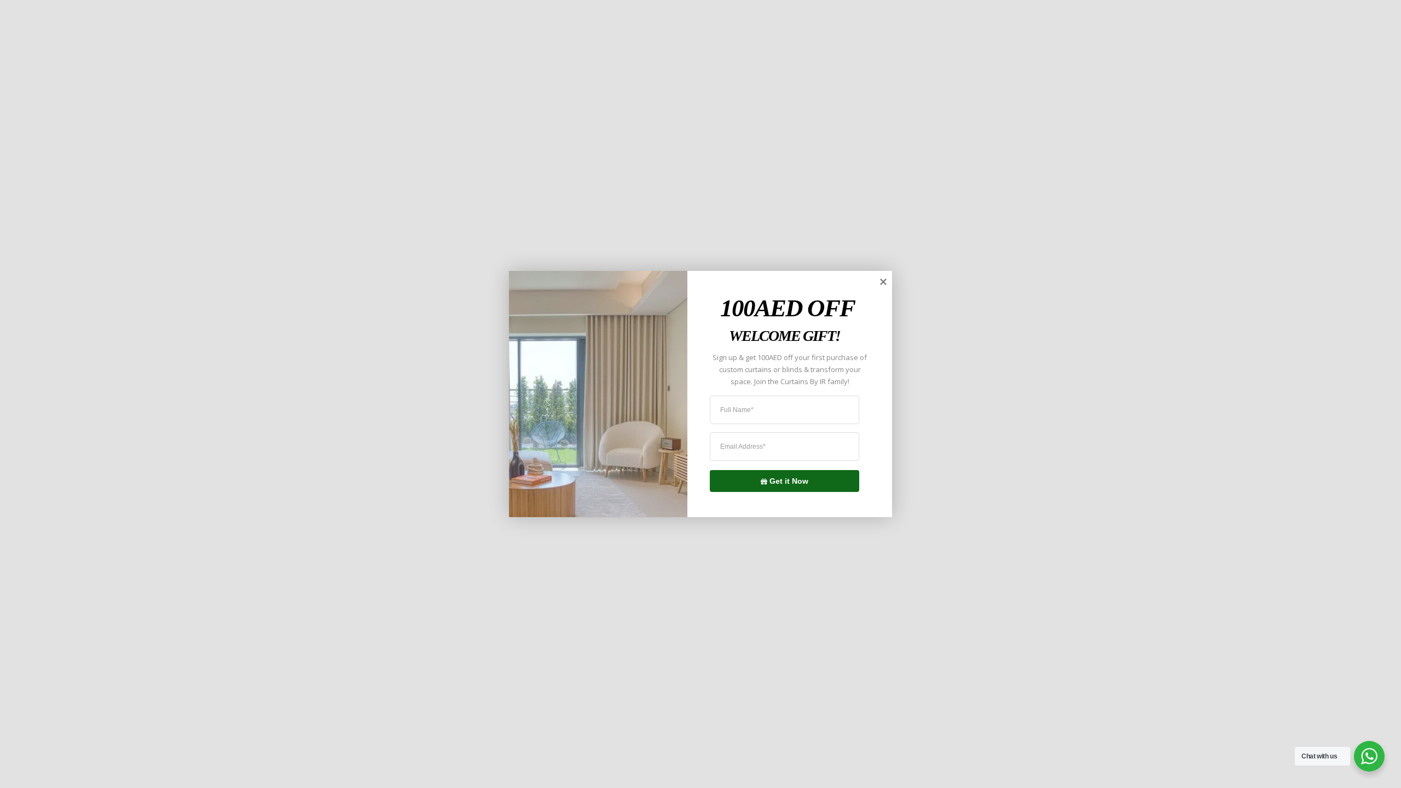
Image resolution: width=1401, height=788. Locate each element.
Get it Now (788, 480)
